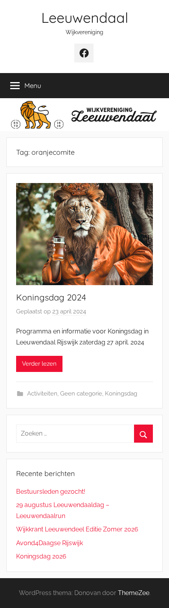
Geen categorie (81, 393)
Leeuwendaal (84, 17)
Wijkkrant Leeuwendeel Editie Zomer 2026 (77, 529)
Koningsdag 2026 (41, 556)
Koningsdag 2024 (51, 297)
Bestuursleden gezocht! (50, 491)
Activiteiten (42, 393)
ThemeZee (133, 593)
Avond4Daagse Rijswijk (49, 543)
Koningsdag (121, 393)
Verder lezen (39, 363)
